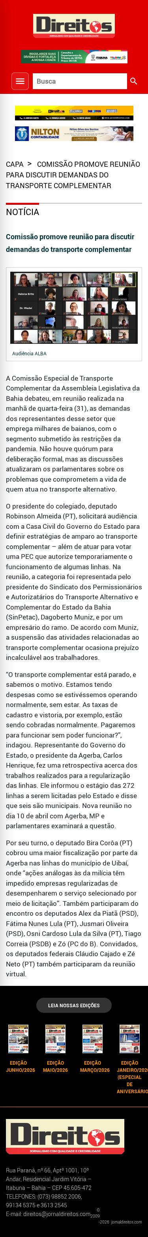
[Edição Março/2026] (92, 1039)
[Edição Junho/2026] (18, 1039)
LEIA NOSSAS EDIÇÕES (74, 1005)
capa (15, 164)
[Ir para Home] (74, 25)
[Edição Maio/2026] (55, 1039)
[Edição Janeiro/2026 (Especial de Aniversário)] (129, 1039)
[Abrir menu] (20, 81)
